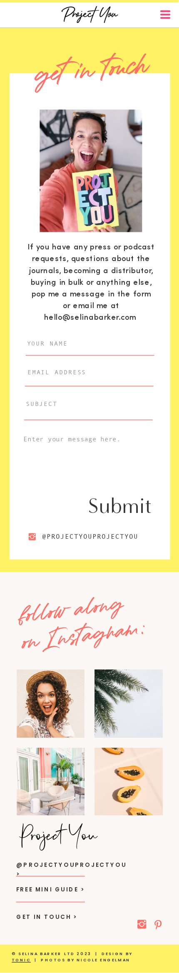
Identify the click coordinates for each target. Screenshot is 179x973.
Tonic (21, 960)
